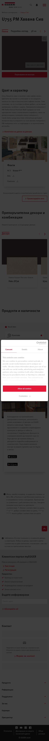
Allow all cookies (24, 388)
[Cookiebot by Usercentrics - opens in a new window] (36, 343)
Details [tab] (24, 349)
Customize (23, 396)
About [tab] (40, 349)
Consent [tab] (8, 349)
